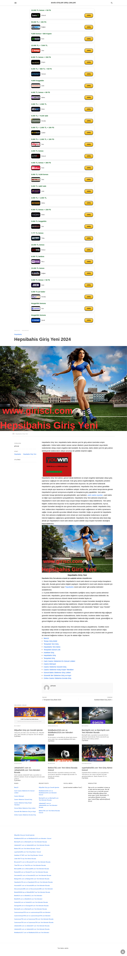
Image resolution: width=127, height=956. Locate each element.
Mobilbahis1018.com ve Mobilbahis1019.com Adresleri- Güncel (60, 732)
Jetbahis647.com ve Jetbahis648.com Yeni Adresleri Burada (27, 770)
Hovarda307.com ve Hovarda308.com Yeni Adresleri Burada (32, 885)
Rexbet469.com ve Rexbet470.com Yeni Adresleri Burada (31, 872)
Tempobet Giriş (49, 658)
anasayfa (17, 330)
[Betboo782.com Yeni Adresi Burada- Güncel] (63, 752)
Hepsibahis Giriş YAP (54, 472)
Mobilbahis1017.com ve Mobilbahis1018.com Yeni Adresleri (31, 932)
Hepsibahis (25, 330)
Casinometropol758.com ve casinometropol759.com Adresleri (32, 915)
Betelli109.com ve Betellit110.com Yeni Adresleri (28, 899)
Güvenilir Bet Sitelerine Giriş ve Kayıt (57, 675)
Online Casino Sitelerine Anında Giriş (57, 678)
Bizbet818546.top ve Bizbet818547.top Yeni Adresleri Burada (32, 892)
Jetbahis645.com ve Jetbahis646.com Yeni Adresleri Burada (31, 929)
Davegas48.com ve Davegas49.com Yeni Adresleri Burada (31, 905)
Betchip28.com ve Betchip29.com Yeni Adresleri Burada (30, 909)
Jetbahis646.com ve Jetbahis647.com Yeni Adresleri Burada (31, 926)
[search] (112, 3)
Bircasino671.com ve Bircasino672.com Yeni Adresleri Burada (32, 862)
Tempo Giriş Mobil (50, 641)
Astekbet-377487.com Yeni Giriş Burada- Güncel (28, 855)
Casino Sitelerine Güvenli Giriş (55, 667)
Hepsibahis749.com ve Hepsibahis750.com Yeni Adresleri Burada (33, 882)
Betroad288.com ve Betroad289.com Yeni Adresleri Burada (31, 868)
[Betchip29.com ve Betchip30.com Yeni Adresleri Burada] (97, 715)
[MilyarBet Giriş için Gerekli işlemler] (29, 715)
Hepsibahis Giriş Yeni (29, 454)
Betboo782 (51, 763)
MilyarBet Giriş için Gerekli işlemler (28, 730)
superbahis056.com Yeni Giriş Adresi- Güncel (27, 852)
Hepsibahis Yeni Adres (52, 647)
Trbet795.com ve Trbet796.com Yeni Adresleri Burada (30, 865)
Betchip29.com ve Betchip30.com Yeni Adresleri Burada (30, 842)
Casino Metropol (50, 664)
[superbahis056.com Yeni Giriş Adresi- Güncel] (97, 752)
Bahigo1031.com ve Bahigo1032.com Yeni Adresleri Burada (31, 878)
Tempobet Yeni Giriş (51, 644)
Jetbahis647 (18, 763)
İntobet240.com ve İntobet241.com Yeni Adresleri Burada (31, 902)
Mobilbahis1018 (53, 725)
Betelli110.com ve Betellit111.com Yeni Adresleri (28, 895)
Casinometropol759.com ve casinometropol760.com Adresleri (32, 912)
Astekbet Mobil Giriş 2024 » (103, 700)
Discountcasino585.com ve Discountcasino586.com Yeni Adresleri (33, 889)
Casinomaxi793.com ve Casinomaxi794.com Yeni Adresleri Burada (33, 922)
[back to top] (122, 951)
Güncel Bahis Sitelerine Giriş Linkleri (57, 673)
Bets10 (46, 638)
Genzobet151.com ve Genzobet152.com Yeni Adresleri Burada (32, 875)
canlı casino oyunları (95, 495)
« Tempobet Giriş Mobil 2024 (51, 700)
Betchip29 (85, 725)
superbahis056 (86, 763)
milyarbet (17, 725)
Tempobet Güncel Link (52, 650)
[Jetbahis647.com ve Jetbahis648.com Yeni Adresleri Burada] (29, 752)
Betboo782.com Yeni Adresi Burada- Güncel (27, 848)
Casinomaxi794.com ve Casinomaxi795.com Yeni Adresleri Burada (33, 919)
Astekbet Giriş (49, 653)
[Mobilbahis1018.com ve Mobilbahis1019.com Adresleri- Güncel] (63, 715)
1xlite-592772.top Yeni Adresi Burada (25, 858)
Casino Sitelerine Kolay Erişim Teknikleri (59, 670)
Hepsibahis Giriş (50, 655)
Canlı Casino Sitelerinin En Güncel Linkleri (59, 661)
